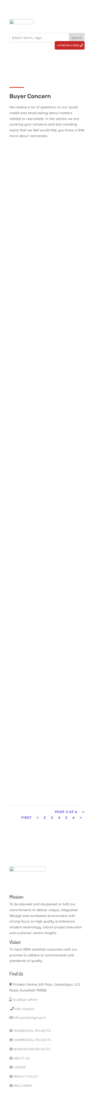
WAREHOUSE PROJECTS (31, 1049)
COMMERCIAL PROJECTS (32, 1040)
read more (30, 219)
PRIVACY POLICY (26, 1076)
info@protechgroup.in (29, 1017)
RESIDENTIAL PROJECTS (32, 1031)
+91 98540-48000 (25, 999)
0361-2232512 (24, 1009)
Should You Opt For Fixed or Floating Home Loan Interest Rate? (44, 607)
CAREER (19, 1067)
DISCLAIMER (22, 1085)
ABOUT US (21, 1058)
